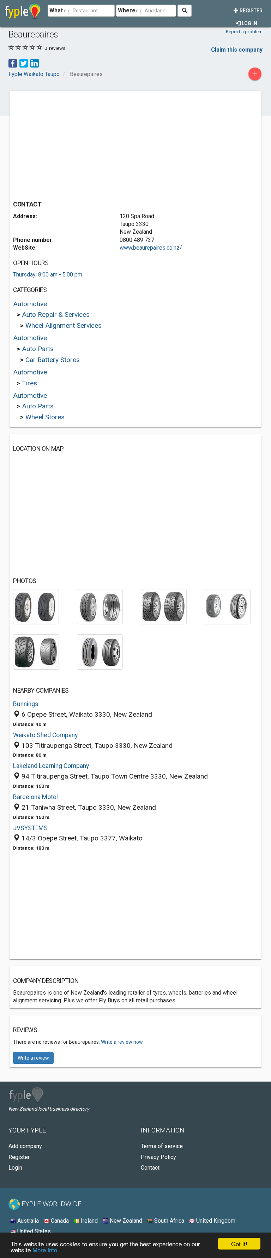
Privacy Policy (158, 1157)
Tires (29, 383)
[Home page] (22, 10)
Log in (249, 23)
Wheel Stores (45, 417)
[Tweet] (23, 62)
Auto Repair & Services (56, 314)
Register (251, 10)
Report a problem (244, 31)
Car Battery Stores (52, 360)
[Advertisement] (72, 143)
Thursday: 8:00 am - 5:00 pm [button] (47, 274)
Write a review (33, 1058)
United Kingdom (215, 1220)
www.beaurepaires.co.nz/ (151, 247)
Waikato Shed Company (45, 735)
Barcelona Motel (35, 796)
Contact (150, 1167)
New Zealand (125, 1220)
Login (15, 1167)
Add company (25, 1146)
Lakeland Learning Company (51, 765)
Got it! (239, 1243)
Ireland (88, 1220)
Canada (59, 1220)
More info (44, 1249)
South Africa (168, 1220)
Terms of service (162, 1146)
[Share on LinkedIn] (34, 62)
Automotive (30, 304)
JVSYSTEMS (30, 828)
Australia (27, 1220)
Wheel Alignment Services (63, 325)
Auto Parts (38, 349)
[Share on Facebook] (12, 62)
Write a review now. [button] (122, 1042)
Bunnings (25, 703)
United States (33, 1231)
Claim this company (237, 49)
